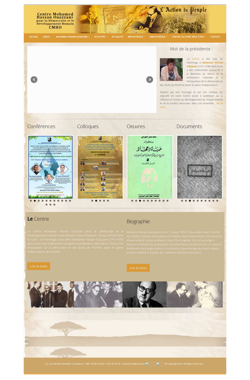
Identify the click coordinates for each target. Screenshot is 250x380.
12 (46, 205)
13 (50, 205)
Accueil (33, 36)
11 (70, 201)
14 (54, 205)
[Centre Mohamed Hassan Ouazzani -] (123, 19)
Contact (215, 36)
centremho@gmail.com (133, 363)
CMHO (46, 36)
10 (66, 201)
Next (78, 166)
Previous (22, 166)
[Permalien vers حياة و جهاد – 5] (149, 167)
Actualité (117, 36)
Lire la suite (38, 266)
